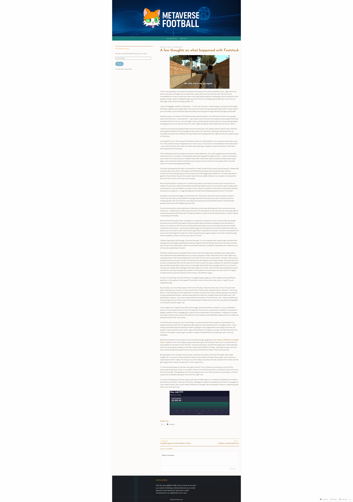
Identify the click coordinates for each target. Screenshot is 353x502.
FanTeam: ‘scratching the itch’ (228, 442)
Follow (119, 64)
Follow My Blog (122, 49)
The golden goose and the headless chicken (175, 442)
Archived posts (172, 38)
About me (183, 38)
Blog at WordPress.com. (176, 499)
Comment (233, 468)
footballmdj (177, 47)
